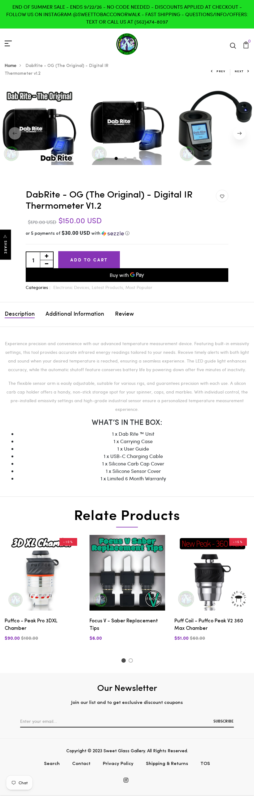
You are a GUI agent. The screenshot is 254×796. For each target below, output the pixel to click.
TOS (205, 764)
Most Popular (138, 287)
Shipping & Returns (167, 764)
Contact (81, 764)
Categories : (38, 287)
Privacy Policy (118, 764)
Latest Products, (108, 287)
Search (52, 764)
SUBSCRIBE (223, 721)
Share (5, 248)
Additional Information (75, 314)
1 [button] (117, 159)
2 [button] (126, 159)
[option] (127, 125)
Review (124, 314)
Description (20, 314)
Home (10, 65)
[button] (127, 234)
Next (239, 71)
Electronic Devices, (72, 287)
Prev (221, 71)
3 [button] (135, 159)
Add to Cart (89, 259)
